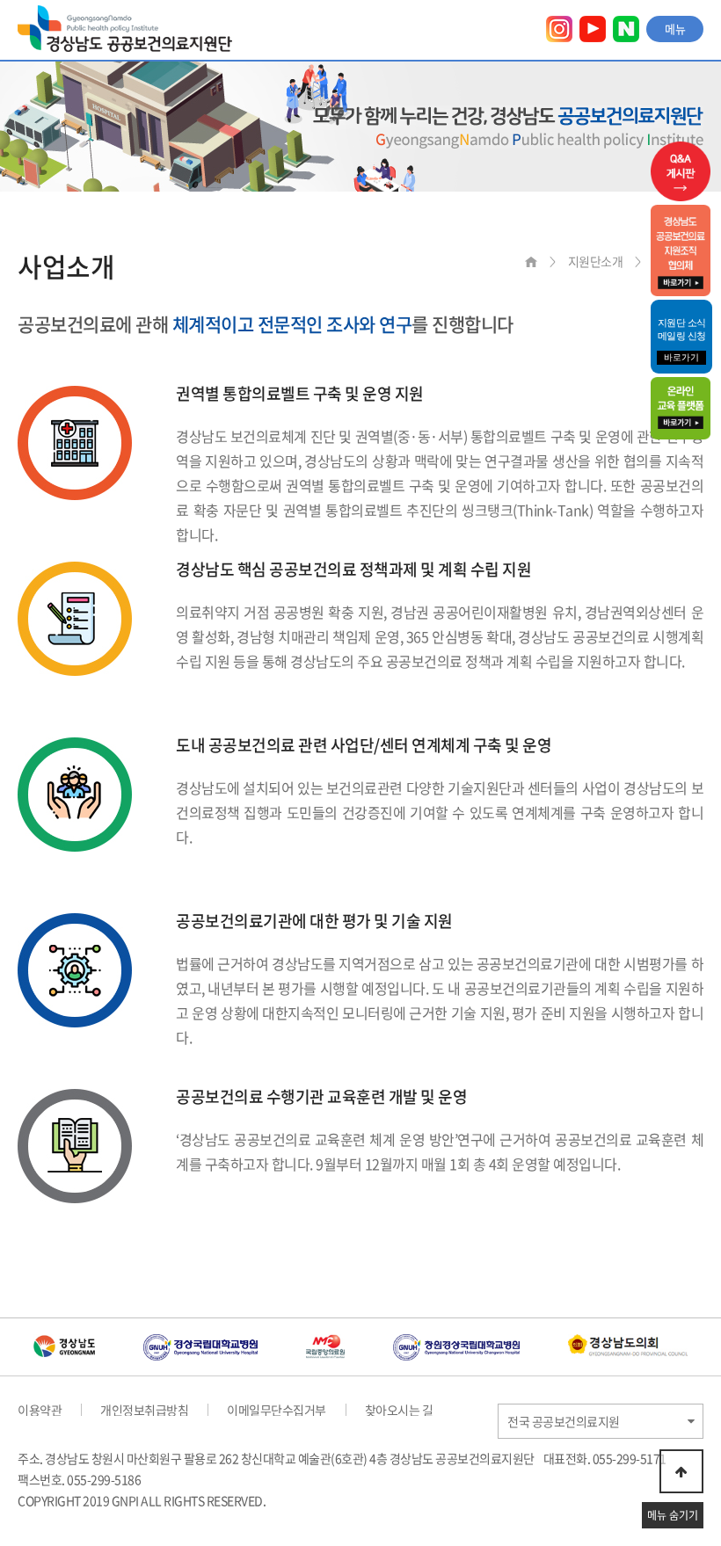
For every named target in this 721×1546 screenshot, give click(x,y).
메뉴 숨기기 (672, 1515)
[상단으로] (681, 1471)
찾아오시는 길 (399, 1410)
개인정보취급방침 (144, 1410)
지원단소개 (595, 261)
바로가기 (681, 357)
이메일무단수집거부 (276, 1410)
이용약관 (40, 1410)
